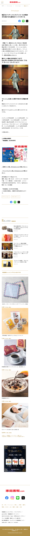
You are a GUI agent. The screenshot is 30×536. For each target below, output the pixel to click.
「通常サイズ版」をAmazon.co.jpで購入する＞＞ (14, 166)
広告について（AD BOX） (13, 522)
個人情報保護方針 (5, 520)
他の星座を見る (15, 469)
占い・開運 (12, 507)
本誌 (21, 507)
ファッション (9, 5)
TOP (3, 5)
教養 (3, 507)
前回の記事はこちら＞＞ (10, 55)
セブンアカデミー (18, 511)
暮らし (16, 504)
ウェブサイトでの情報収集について (17, 520)
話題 (17, 507)
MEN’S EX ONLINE (5, 516)
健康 (24, 504)
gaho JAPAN (4, 514)
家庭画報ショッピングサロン (7, 511)
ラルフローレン (16, 196)
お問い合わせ (4, 522)
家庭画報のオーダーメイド (13, 514)
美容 (20, 504)
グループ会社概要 (5, 518)
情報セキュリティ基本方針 (15, 518)
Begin (12, 516)
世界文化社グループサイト (19, 516)
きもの (6, 507)
